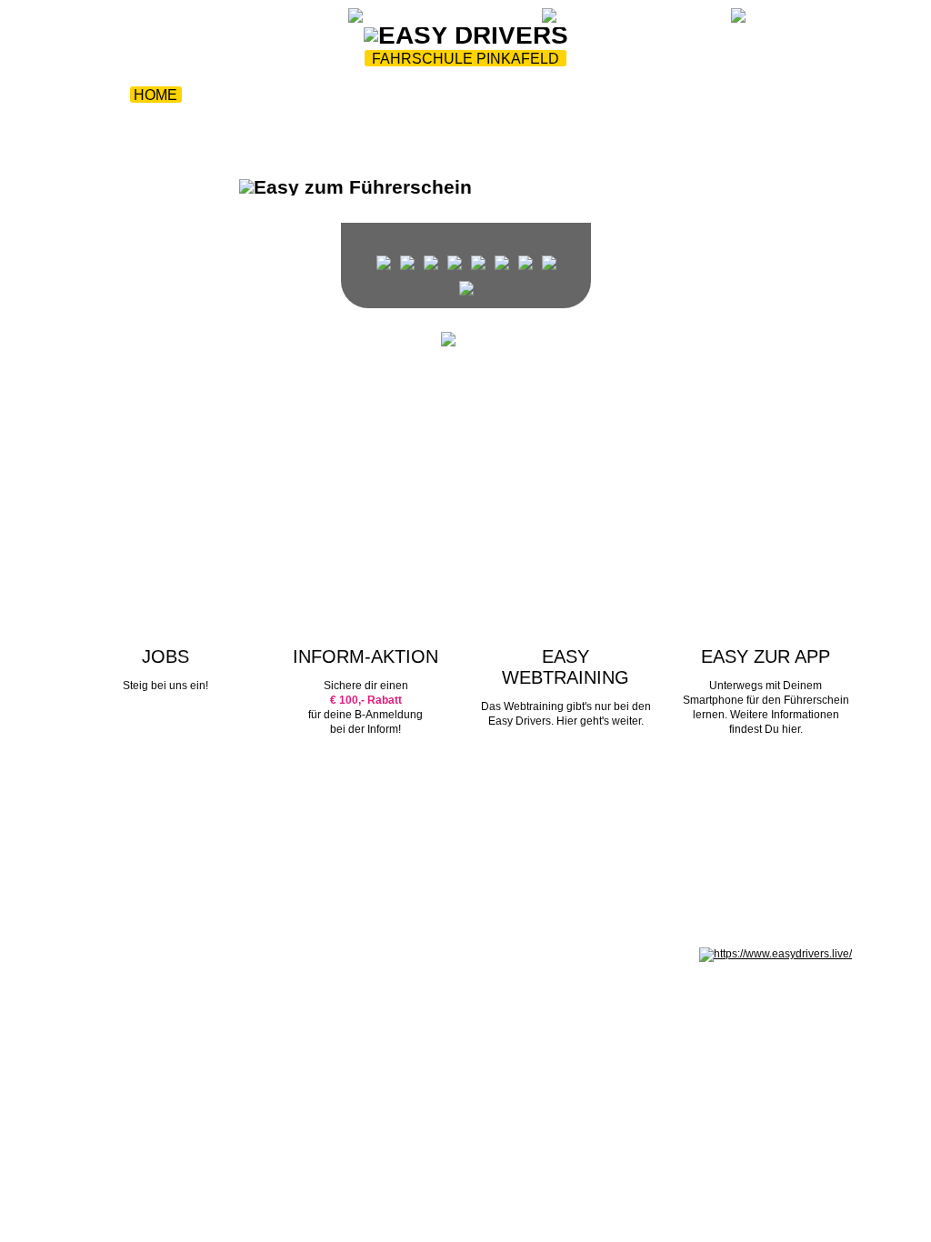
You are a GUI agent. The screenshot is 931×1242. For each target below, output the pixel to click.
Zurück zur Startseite (138, 20)
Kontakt (664, 117)
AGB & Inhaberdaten (309, 953)
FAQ (325, 20)
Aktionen (406, 95)
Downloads (280, 117)
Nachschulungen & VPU (448, 117)
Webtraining (262, 20)
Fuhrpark (304, 95)
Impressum (106, 953)
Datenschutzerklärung (196, 953)
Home (155, 95)
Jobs (588, 117)
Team (220, 95)
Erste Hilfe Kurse (541, 95)
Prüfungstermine (715, 95)
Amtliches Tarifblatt (413, 953)
